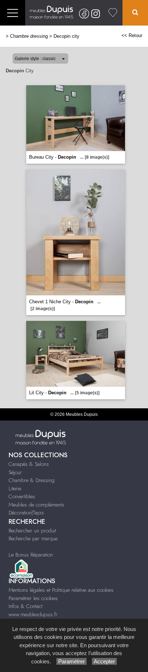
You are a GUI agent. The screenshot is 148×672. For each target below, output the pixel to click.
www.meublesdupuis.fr (33, 614)
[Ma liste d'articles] (112, 13)
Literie (15, 488)
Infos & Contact (25, 606)
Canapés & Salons (29, 464)
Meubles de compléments (36, 505)
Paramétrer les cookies (33, 598)
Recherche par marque (33, 538)
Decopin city (66, 36)
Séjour (15, 472)
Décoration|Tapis (26, 513)
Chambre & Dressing (32, 480)
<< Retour (131, 35)
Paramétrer (71, 661)
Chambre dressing (29, 36)
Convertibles (22, 496)
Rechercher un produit (32, 531)
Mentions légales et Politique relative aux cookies (61, 590)
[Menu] (12, 13)
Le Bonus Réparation (31, 555)
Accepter (104, 661)
